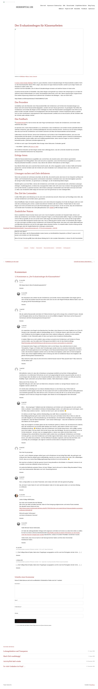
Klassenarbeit (39, 247)
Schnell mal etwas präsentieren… (83, 261)
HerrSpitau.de (24, 7)
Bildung (27, 76)
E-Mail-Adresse (18, 606)
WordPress (92, 684)
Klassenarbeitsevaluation (49, 247)
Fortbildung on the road (11, 261)
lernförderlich (58, 247)
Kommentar (17, 583)
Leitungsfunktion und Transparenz (15, 651)
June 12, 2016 (34, 146)
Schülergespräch (66, 247)
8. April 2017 (24, 402)
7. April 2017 (21, 309)
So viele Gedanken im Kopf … (14, 666)
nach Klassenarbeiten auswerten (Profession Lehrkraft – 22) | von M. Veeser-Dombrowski (34, 549)
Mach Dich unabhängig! (12, 656)
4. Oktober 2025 (19, 560)
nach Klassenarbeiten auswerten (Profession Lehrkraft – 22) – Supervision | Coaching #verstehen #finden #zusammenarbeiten (42, 561)
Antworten (21, 288)
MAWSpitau (22, 76)
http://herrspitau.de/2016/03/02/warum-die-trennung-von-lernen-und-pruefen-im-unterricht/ (47, 343)
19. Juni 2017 (24, 522)
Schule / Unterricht (33, 76)
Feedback (32, 247)
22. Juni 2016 (22, 280)
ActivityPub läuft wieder (12, 661)
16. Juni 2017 (22, 494)
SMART (52, 207)
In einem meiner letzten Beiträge (24, 83)
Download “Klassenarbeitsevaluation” (30, 228)
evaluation (26, 247)
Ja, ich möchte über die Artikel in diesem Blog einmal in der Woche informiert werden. (34, 625)
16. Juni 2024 (19, 547)
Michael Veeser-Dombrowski (25, 496)
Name (16, 600)
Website (16, 613)
